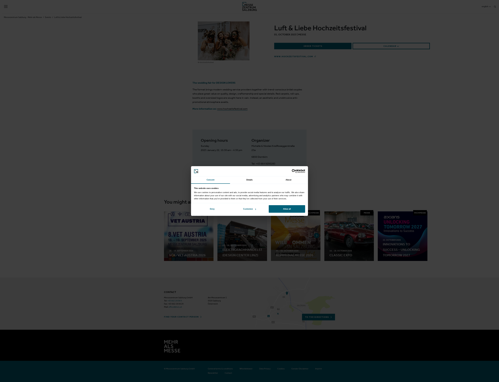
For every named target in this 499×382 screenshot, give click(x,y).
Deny (212, 209)
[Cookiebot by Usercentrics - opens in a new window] (293, 171)
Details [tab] (249, 180)
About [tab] (288, 180)
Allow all (287, 209)
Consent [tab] (210, 180)
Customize (248, 209)
